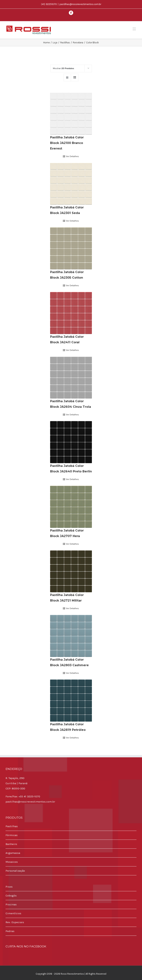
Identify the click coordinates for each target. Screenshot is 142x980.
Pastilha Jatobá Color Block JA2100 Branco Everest (67, 143)
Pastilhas (12, 826)
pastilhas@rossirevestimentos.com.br (80, 4)
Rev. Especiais (15, 922)
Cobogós (11, 895)
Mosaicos (12, 861)
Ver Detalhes (72, 156)
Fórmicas (12, 835)
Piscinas (11, 904)
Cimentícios (13, 913)
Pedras (10, 931)
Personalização (15, 870)
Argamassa (13, 853)
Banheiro (11, 844)
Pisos (9, 886)
